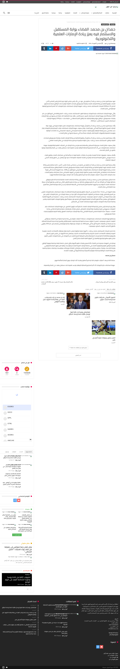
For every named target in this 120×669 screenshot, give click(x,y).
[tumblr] (44, 48)
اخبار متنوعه (105, 24)
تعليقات (14, 452)
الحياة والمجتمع (96, 2)
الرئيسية (113, 22)
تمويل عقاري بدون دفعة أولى (110, 653)
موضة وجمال (86, 2)
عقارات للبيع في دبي (113, 655)
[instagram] (3, 1)
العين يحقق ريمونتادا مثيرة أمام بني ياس (103, 339)
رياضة (62, 2)
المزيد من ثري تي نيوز (99, 289)
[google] (68, 48)
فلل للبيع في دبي (114, 657)
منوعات (104, 2)
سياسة (67, 2)
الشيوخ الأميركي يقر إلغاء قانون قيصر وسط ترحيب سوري (105, 298)
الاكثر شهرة (29, 452)
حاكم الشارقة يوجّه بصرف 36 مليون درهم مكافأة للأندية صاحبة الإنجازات (57, 282)
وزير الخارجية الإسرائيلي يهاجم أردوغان (105, 281)
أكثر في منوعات (89, 289)
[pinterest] (56, 48)
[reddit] (62, 48)
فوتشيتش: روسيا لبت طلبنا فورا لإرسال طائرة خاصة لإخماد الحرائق (79, 313)
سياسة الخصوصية (113, 633)
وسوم (7, 452)
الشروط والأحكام (114, 635)
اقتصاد (73, 2)
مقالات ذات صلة (111, 289)
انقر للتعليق (78, 355)
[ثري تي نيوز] (112, 6)
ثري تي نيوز (108, 43)
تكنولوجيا (78, 2)
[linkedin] (50, 48)
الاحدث (21, 452)
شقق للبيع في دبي (113, 659)
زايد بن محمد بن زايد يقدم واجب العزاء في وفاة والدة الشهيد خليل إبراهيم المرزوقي (54, 299)
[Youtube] (7, 1)
